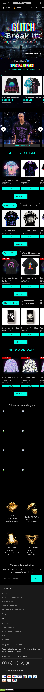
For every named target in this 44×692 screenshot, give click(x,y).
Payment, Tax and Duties (12, 597)
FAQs (4, 636)
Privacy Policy (7, 602)
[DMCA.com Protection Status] (7, 691)
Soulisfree (11, 685)
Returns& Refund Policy (11, 631)
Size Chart (6, 623)
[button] (4, 2)
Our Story (6, 593)
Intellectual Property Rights (13, 610)
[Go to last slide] (3, 129)
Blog (4, 614)
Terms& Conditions (9, 606)
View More (21, 196)
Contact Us (6, 640)
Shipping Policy (8, 627)
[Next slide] (40, 129)
